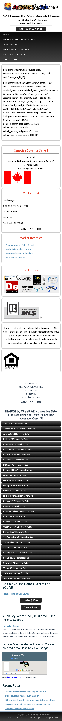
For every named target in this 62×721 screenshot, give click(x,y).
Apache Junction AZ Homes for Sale (19, 429)
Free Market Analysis (15, 49)
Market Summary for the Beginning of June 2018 (26, 692)
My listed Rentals (13, 54)
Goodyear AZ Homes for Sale (16, 485)
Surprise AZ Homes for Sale (15, 563)
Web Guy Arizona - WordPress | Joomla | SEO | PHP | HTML (38, 718)
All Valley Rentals (11, 626)
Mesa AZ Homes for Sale (14, 506)
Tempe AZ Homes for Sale (15, 568)
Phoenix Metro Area (15, 677)
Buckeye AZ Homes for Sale (15, 439)
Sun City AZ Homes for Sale (15, 547)
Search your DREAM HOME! (18, 39)
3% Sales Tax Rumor (15, 257)
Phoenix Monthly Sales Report (20, 245)
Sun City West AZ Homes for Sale (18, 553)
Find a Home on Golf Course (16, 594)
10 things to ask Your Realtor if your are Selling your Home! (30, 700)
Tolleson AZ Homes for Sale (15, 573)
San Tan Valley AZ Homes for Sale (18, 537)
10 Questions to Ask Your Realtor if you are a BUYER (27, 704)
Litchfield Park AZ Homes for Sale (18, 496)
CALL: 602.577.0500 (31, 29)
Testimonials (10, 44)
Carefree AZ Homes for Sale (15, 444)
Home (5, 34)
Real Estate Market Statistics (19, 249)
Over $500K (31, 607)
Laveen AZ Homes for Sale (15, 491)
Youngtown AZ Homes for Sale (16, 578)
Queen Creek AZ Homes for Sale (17, 527)
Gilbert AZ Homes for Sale (14, 475)
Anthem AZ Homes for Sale (15, 423)
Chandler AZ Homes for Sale (15, 460)
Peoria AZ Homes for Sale (14, 516)
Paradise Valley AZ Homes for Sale (18, 511)
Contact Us (9, 59)
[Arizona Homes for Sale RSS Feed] (3, 715)
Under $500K (31, 600)
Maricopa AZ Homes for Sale (16, 501)
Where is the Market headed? (19, 253)
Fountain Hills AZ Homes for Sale (17, 470)
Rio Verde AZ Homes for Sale (16, 532)
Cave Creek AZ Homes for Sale (16, 454)
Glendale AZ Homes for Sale (15, 480)
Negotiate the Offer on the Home (19, 708)
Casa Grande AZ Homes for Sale (17, 449)
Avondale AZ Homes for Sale (16, 434)
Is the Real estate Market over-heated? (22, 696)
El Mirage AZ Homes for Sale (16, 465)
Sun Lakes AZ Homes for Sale (16, 558)
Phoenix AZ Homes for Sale (15, 522)
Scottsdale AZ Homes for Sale (16, 542)
